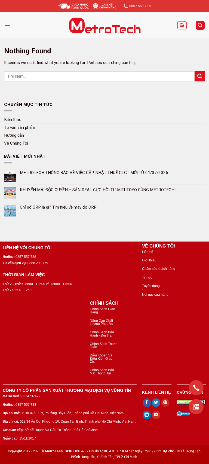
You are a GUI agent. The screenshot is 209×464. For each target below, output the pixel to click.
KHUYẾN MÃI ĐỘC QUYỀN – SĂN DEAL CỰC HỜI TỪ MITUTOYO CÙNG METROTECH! (98, 189)
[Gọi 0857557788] (196, 387)
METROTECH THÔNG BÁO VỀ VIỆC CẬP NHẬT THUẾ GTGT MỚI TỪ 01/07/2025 (94, 172)
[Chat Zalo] (196, 406)
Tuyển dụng (151, 286)
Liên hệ (147, 252)
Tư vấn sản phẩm (19, 127)
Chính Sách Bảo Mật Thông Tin (102, 371)
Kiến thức (12, 119)
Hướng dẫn (14, 135)
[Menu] (7, 25)
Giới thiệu (149, 260)
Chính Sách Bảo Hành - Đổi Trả (102, 333)
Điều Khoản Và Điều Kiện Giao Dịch (101, 358)
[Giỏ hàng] (182, 25)
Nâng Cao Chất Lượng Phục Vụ (101, 322)
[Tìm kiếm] (200, 25)
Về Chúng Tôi (16, 143)
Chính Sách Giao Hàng (102, 310)
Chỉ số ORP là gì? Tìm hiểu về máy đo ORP (58, 206)
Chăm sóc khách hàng (158, 269)
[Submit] (200, 76)
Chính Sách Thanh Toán (104, 345)
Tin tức (147, 277)
